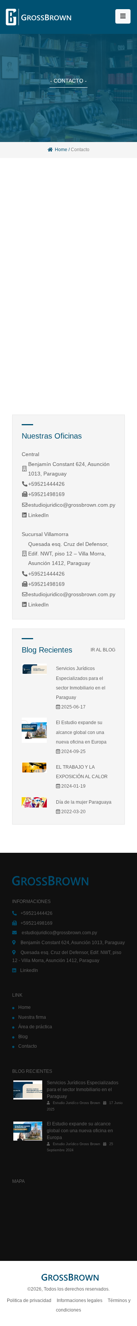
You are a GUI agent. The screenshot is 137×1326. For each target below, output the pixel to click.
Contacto (27, 1046)
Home (61, 149)
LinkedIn (38, 515)
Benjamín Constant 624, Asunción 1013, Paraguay (73, 942)
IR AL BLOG (103, 650)
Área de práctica (35, 1026)
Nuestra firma (32, 1017)
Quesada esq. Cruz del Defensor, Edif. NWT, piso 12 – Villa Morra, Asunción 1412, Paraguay (68, 553)
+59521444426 (46, 484)
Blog (23, 1036)
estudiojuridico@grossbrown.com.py (71, 505)
